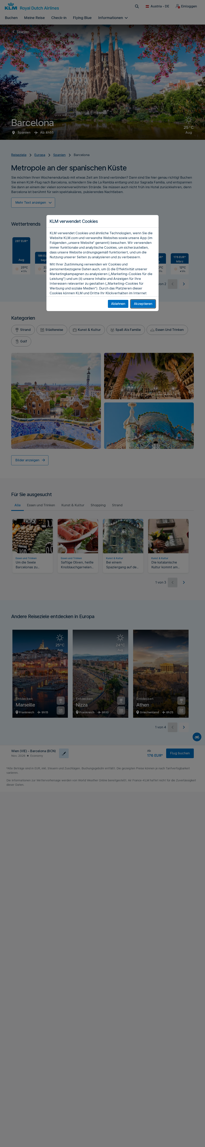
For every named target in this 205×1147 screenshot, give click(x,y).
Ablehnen (118, 304)
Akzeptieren (143, 304)
